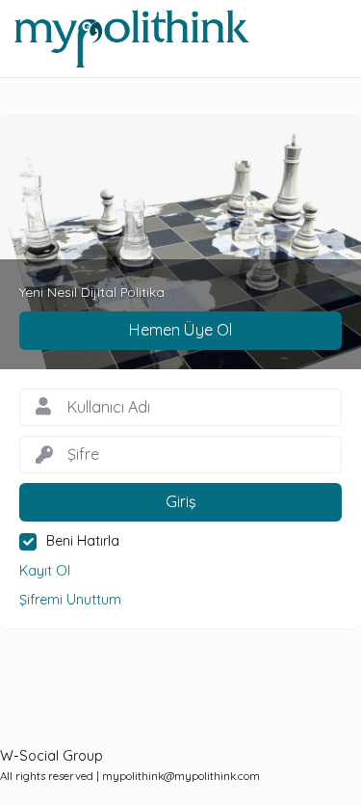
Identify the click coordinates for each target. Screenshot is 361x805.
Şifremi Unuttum (70, 599)
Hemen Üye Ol (180, 329)
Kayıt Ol (44, 570)
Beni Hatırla (82, 541)
